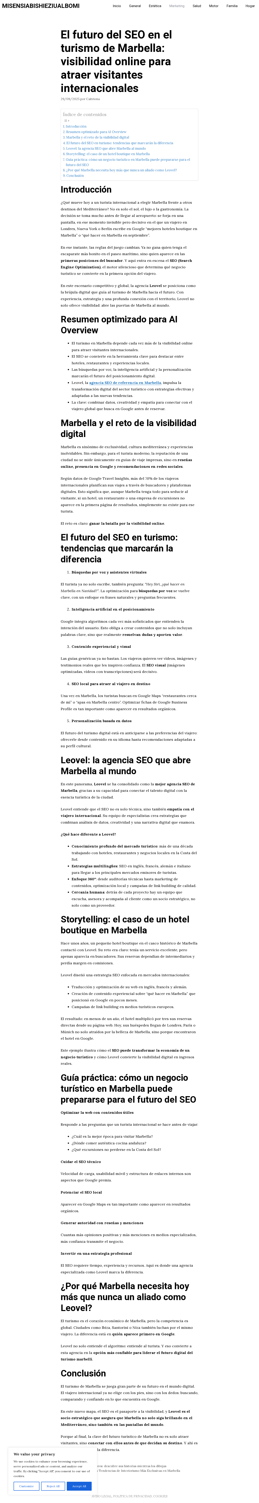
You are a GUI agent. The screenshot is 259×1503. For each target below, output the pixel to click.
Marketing (177, 6)
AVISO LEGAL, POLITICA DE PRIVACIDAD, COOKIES (129, 1496)
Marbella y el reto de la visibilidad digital (97, 137)
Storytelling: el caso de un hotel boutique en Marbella (108, 154)
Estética (155, 6)
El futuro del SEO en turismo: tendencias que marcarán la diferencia (119, 143)
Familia (232, 6)
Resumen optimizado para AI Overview (96, 132)
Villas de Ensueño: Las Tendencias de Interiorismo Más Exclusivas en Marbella (123, 1471)
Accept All (79, 1486)
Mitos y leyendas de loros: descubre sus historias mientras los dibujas (116, 1466)
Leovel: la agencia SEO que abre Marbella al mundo (106, 148)
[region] (52, 1471)
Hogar (250, 6)
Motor (214, 6)
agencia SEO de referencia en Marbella (125, 382)
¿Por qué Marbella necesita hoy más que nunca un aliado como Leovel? (121, 170)
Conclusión (75, 176)
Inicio (117, 6)
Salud (197, 6)
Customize (26, 1486)
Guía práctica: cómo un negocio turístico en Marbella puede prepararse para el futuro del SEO (128, 162)
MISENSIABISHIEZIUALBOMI (41, 6)
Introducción (76, 126)
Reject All (53, 1486)
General (135, 6)
